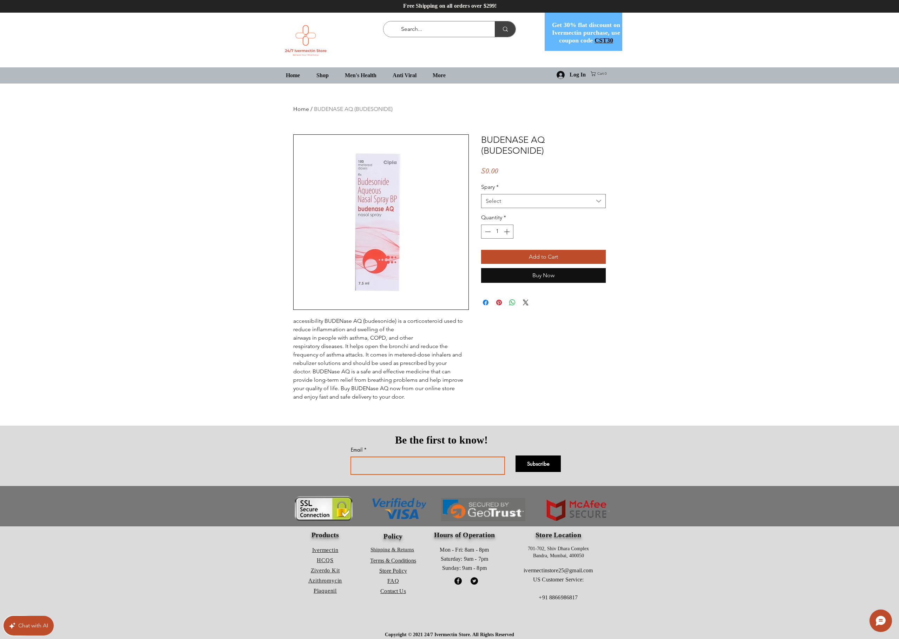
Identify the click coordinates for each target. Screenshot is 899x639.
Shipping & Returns (392, 549)
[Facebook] (458, 581)
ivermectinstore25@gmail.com (558, 570)
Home (301, 109)
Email (356, 449)
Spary (490, 187)
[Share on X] (525, 302)
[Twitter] (474, 581)
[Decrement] (487, 231)
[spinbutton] (497, 231)
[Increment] (507, 231)
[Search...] (505, 29)
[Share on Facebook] (485, 302)
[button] (600, 73)
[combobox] (543, 201)
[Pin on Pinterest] (499, 302)
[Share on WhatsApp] (512, 302)
